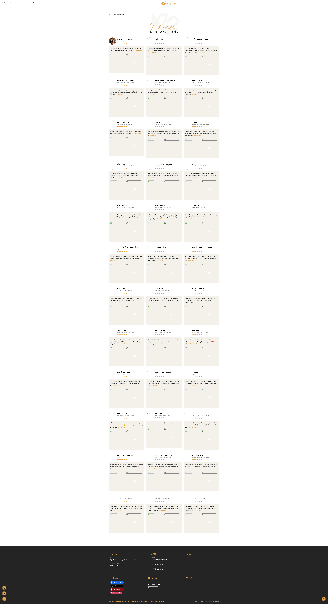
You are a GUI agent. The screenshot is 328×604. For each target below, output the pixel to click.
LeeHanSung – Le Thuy (125, 81)
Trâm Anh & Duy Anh (200, 39)
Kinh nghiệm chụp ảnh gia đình (149, 601)
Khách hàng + (298, 3)
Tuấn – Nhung (197, 497)
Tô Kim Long (196, 414)
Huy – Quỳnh (196, 164)
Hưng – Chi (121, 164)
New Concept (41, 3)
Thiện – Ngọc (159, 39)
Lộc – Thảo (159, 289)
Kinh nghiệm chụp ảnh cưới (166, 601)
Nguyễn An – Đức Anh (125, 372)
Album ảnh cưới (116, 601)
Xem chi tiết (138, 50)
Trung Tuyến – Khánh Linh (164, 164)
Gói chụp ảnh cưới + (29, 3)
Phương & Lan (197, 81)
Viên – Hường (122, 206)
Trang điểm (49, 3)
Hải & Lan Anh (160, 330)
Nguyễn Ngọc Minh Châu (164, 455)
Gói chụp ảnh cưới (126, 601)
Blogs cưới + (321, 3)
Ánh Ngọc (158, 497)
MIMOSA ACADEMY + (309, 3)
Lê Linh (119, 497)
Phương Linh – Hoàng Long (165, 81)
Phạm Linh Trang (161, 414)
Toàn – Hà (196, 206)
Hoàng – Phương (123, 122)
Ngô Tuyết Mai (122, 414)
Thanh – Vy (196, 122)
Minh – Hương (160, 206)
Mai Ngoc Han (197, 455)
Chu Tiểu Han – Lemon (125, 39)
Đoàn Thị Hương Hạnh (125, 455)
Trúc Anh (195, 372)
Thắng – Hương (198, 289)
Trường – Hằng (160, 247)
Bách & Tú (121, 289)
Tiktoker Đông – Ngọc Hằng (127, 247)
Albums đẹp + (18, 3)
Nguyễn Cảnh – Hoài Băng (202, 247)
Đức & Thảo (196, 330)
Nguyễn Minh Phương (163, 372)
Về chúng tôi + (7, 3)
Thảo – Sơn (121, 330)
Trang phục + (289, 3)
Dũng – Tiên (159, 122)
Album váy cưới (136, 601)
